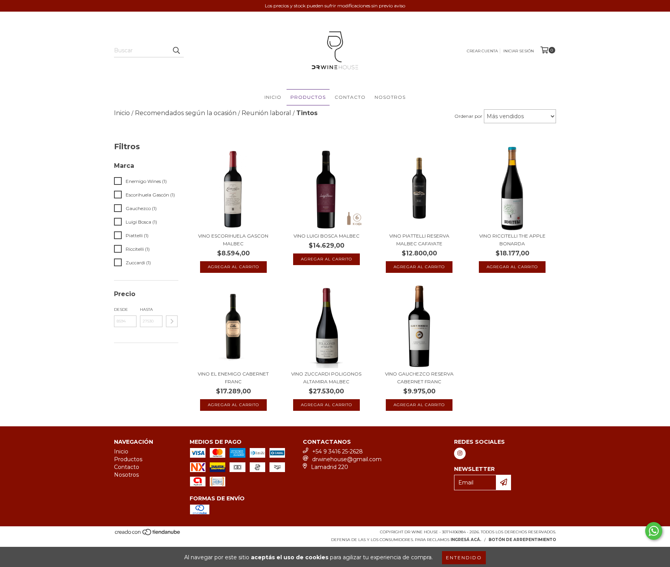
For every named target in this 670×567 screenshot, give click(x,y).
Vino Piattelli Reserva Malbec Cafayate (419, 239)
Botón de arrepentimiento (522, 539)
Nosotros (390, 97)
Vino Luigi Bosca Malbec (326, 236)
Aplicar (172, 321)
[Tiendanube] (148, 534)
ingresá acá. (466, 539)
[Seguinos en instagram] (460, 453)
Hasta (146, 309)
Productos (308, 97)
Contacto (350, 97)
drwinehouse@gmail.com (347, 459)
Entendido (464, 557)
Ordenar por (468, 116)
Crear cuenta (482, 50)
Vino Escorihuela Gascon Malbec (233, 239)
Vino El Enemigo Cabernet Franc (233, 377)
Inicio (272, 97)
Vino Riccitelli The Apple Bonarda (512, 239)
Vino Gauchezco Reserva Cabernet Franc (419, 377)
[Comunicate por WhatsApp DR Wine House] (653, 531)
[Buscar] (176, 50)
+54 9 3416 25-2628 (337, 451)
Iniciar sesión (518, 50)
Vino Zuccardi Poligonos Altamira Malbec (326, 377)
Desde (121, 309)
